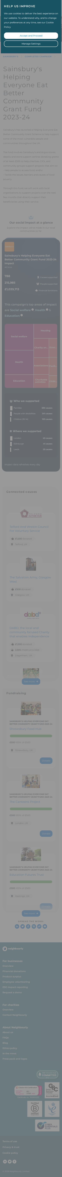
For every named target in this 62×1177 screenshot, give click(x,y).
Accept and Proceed (31, 35)
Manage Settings (31, 43)
